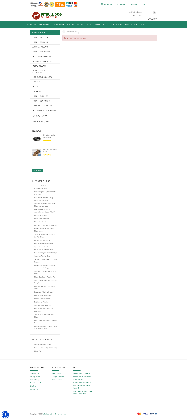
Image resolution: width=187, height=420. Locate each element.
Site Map (33, 386)
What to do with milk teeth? (43, 305)
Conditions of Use (36, 383)
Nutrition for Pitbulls (41, 302)
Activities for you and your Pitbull (45, 225)
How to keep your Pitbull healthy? (45, 253)
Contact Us (137, 15)
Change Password (58, 376)
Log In (145, 4)
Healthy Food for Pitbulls (42, 295)
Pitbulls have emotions (42, 240)
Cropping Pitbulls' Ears (42, 256)
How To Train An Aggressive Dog (45, 348)
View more (37, 170)
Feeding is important (41, 215)
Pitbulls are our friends (42, 298)
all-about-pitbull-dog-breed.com (54, 414)
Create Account (57, 380)
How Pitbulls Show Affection (43, 243)
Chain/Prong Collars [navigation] (72, 31)
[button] (154, 4)
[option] (44, 141)
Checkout (134, 4)
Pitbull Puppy (38, 351)
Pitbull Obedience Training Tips (45, 277)
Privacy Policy (35, 376)
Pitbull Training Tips (41, 222)
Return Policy (34, 380)
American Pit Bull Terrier (42, 344)
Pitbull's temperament (41, 218)
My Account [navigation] (121, 4)
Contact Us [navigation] (108, 4)
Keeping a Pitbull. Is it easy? (44, 292)
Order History (56, 373)
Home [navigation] (63, 31)
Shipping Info (34, 373)
